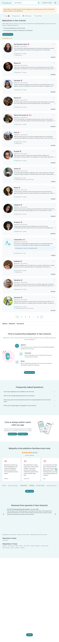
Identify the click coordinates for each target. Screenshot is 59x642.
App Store (13, 434)
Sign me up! (29, 491)
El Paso (32, 545)
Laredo (12, 547)
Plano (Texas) (6, 547)
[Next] (42, 317)
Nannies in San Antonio (23, 534)
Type (7, 16)
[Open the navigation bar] (55, 2)
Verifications (28, 16)
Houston (5, 545)
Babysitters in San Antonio (9, 534)
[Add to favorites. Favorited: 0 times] (54, 63)
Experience (16, 16)
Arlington (37, 545)
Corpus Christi (44, 545)
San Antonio (11, 545)
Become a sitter (47, 2)
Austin (21, 545)
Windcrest (5, 540)
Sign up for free (7, 34)
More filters (38, 16)
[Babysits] (7, 2)
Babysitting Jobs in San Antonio (39, 534)
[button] (3, 514)
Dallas (16, 545)
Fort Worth (26, 545)
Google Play (23, 434)
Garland (22, 547)
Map (30, 634)
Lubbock (17, 547)
